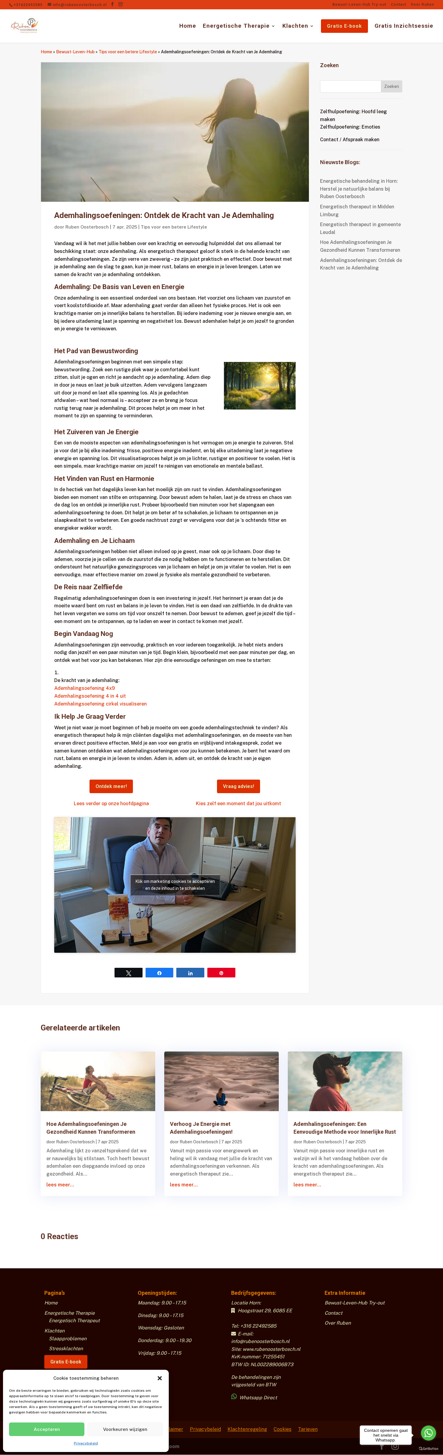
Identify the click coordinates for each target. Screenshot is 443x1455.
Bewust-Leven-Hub (75, 51)
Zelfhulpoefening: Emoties (350, 127)
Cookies (282, 1429)
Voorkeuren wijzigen (125, 1429)
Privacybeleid (86, 1443)
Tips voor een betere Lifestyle (128, 51)
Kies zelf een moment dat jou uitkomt (238, 803)
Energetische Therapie (236, 26)
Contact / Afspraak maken (349, 139)
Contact (398, 5)
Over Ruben (422, 5)
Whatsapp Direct (257, 1397)
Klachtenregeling (247, 1429)
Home (187, 26)
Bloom (171, 1446)
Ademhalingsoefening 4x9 (84, 688)
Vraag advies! (238, 786)
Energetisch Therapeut (74, 1320)
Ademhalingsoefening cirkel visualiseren (100, 704)
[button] (160, 1378)
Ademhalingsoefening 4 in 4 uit (90, 696)
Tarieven (308, 1429)
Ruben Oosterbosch (87, 226)
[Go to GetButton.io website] (428, 1449)
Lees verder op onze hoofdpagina (111, 803)
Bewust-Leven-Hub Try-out (359, 5)
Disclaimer (171, 1429)
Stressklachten (66, 1348)
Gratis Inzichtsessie (404, 26)
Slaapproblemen (67, 1338)
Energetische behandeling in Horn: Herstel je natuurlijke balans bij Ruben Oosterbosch (359, 188)
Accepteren (47, 1429)
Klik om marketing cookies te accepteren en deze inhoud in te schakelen (175, 885)
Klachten (295, 26)
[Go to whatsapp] (428, 1433)
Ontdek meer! (111, 786)
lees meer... (60, 1185)
